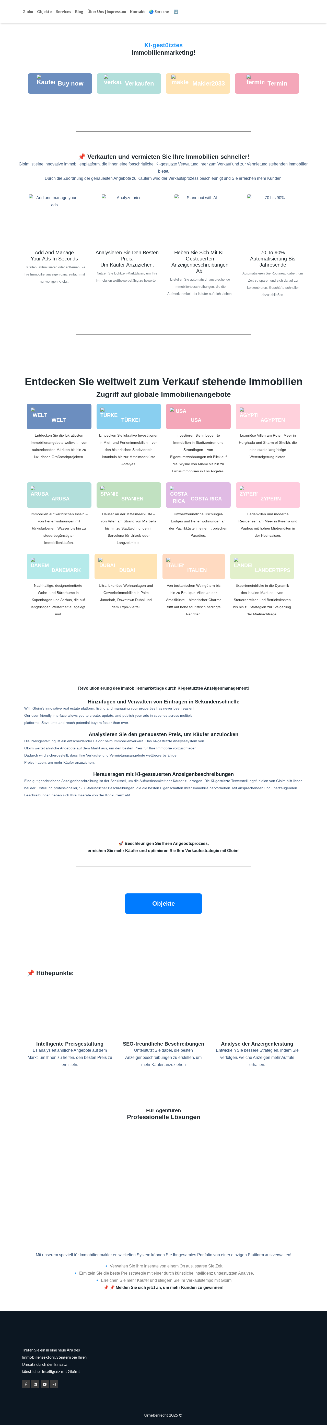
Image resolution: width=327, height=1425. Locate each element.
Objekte (44, 11)
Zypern (271, 498)
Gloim (27, 11)
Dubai (127, 570)
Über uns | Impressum (106, 11)
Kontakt (137, 11)
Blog (79, 11)
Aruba (60, 498)
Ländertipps (272, 570)
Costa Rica (206, 498)
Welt (59, 420)
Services (63, 11)
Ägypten (273, 420)
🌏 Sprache (159, 11)
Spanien (132, 498)
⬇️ (176, 11)
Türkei (130, 420)
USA (196, 420)
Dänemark (66, 570)
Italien (197, 570)
